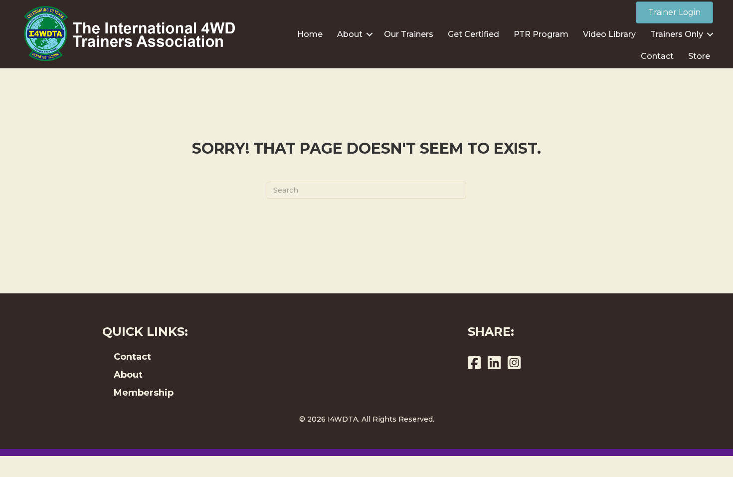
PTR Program (541, 34)
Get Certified (473, 34)
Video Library (609, 34)
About (350, 34)
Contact (657, 56)
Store (699, 56)
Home (310, 34)
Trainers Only (676, 34)
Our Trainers (408, 34)
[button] (369, 34)
